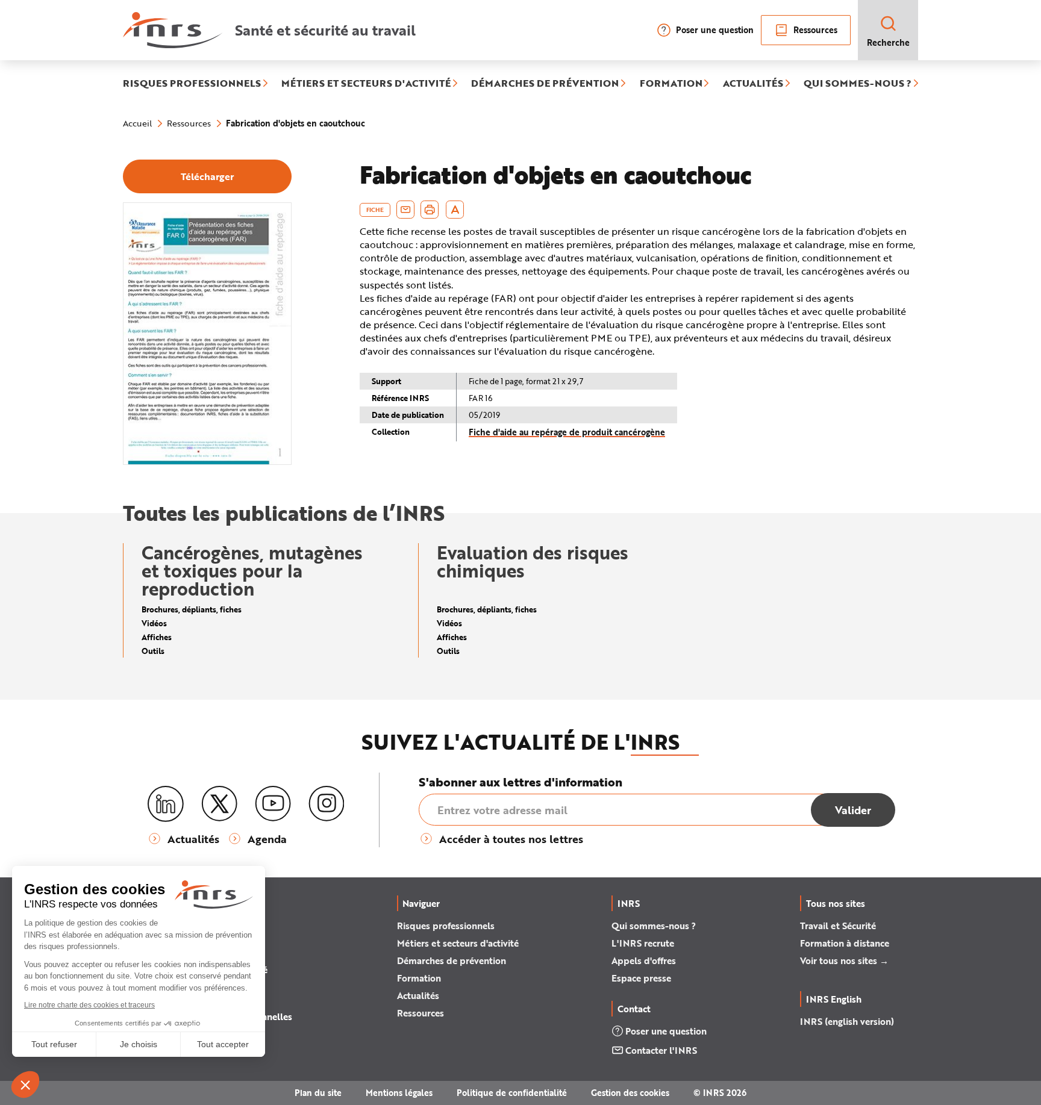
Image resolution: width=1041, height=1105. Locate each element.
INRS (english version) (847, 1021)
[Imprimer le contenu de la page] (430, 210)
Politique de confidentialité (512, 1092)
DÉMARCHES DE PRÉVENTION (545, 83)
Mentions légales (399, 1092)
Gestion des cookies (630, 1092)
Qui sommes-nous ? (653, 925)
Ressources (815, 29)
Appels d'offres (643, 960)
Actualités (418, 995)
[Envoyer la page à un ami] (405, 209)
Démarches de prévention (451, 960)
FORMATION (671, 83)
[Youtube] (273, 804)
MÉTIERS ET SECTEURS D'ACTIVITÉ (366, 83)
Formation (419, 978)
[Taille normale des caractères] (455, 209)
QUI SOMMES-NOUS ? (857, 83)
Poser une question (715, 29)
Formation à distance (844, 943)
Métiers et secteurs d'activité (458, 943)
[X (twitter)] (219, 804)
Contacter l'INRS (661, 1050)
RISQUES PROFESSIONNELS (192, 83)
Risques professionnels (446, 925)
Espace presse (641, 978)
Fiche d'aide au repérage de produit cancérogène (567, 432)
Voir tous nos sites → (844, 960)
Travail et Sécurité (838, 925)
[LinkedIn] (166, 804)
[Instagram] (326, 804)
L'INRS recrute (642, 943)
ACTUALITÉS (753, 83)
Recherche (888, 42)
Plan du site (318, 1092)
